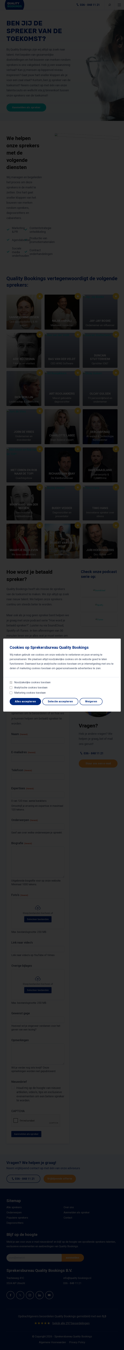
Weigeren (91, 701)
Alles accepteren (25, 701)
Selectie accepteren (60, 701)
